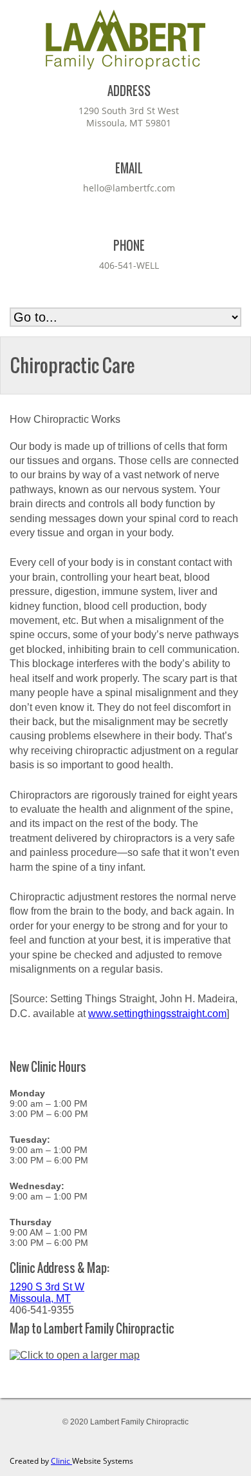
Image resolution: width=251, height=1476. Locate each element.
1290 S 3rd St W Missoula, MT (47, 1292)
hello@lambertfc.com (129, 188)
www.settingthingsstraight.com (157, 1013)
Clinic (61, 1460)
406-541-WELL (129, 265)
